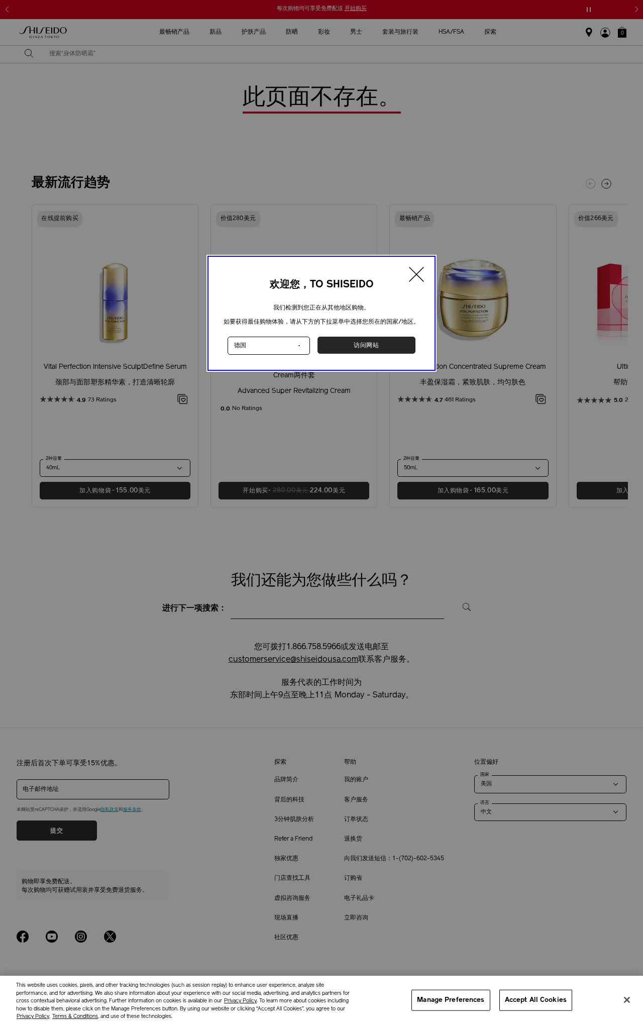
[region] (321, 1001)
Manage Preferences (450, 1000)
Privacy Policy (240, 1001)
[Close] (627, 1000)
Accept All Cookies (536, 1000)
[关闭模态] (417, 276)
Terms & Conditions (75, 1016)
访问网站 (366, 345)
